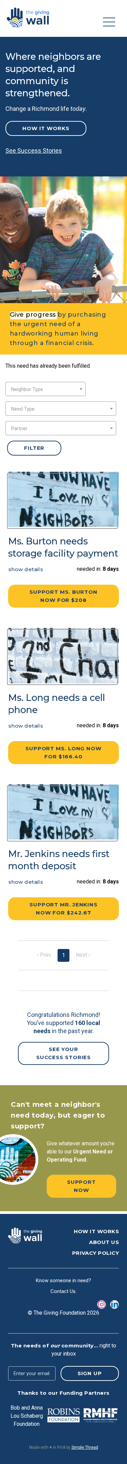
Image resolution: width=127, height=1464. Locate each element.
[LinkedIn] (114, 1304)
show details (25, 569)
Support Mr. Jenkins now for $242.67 (63, 908)
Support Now (81, 1186)
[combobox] (45, 389)
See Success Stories (33, 150)
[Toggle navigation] (109, 22)
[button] (9, 239)
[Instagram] (101, 1304)
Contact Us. (63, 1291)
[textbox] (45, 389)
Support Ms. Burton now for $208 (63, 596)
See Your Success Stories (63, 1053)
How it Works (45, 128)
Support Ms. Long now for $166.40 (63, 752)
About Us (104, 1242)
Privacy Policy (95, 1253)
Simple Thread (84, 1447)
